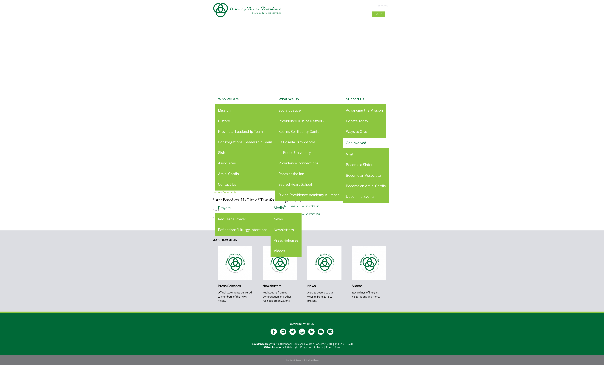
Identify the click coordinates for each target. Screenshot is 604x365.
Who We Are (228, 99)
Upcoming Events (360, 196)
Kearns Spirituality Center (299, 132)
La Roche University (294, 153)
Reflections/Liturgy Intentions (242, 230)
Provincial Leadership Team (240, 132)
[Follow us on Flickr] (283, 332)
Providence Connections (298, 163)
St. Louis (318, 347)
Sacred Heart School (295, 184)
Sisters (223, 153)
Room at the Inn (291, 174)
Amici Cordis (228, 174)
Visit (349, 154)
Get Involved (356, 143)
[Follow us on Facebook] (274, 332)
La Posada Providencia (296, 142)
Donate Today (357, 121)
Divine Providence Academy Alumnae (309, 195)
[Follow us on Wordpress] (302, 332)
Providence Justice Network (301, 121)
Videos (279, 251)
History (224, 121)
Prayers (224, 208)
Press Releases (286, 240)
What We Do (288, 99)
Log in (378, 14)
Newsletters (284, 230)
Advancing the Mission (364, 110)
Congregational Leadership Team (245, 142)
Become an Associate (363, 175)
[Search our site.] (388, 14)
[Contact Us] (330, 332)
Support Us (355, 99)
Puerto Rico (333, 347)
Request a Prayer (232, 219)
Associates (227, 163)
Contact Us (227, 184)
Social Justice (289, 110)
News (278, 219)
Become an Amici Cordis (366, 186)
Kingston (305, 347)
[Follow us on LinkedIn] (311, 332)
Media (279, 208)
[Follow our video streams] (321, 332)
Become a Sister (359, 165)
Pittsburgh (291, 347)
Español (383, 5)
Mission (224, 110)
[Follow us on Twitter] (292, 332)
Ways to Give (356, 132)
